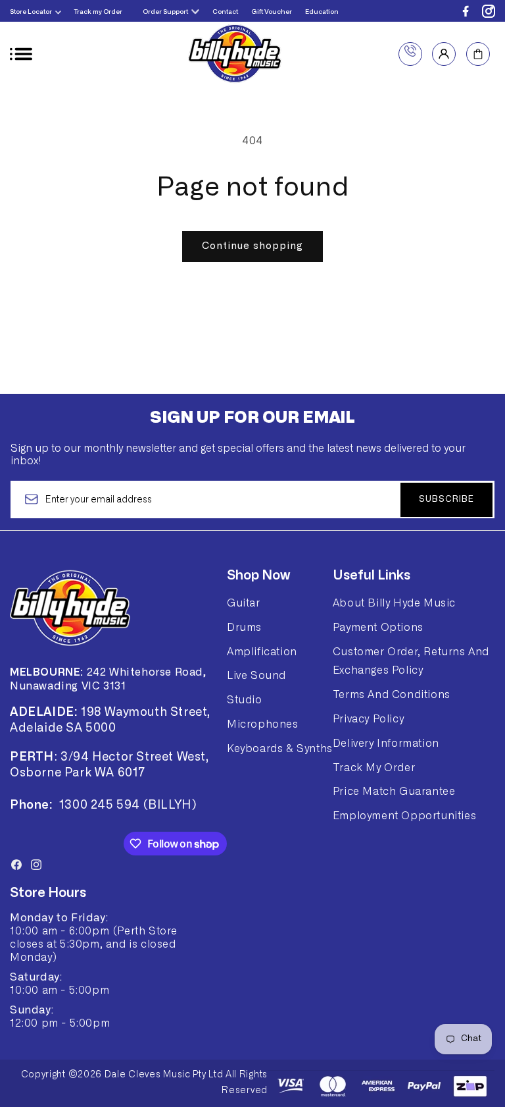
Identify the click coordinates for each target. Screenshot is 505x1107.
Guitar (243, 603)
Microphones (263, 724)
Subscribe (446, 499)
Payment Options (378, 627)
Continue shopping (252, 246)
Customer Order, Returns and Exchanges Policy (411, 661)
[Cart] (478, 54)
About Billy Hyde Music (394, 603)
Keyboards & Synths (280, 748)
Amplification (262, 652)
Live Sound (256, 675)
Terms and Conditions (391, 694)
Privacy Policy (368, 719)
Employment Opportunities (404, 816)
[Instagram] (488, 11)
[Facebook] (465, 11)
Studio (244, 700)
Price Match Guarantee (394, 791)
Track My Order (374, 768)
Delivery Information (386, 743)
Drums (244, 627)
